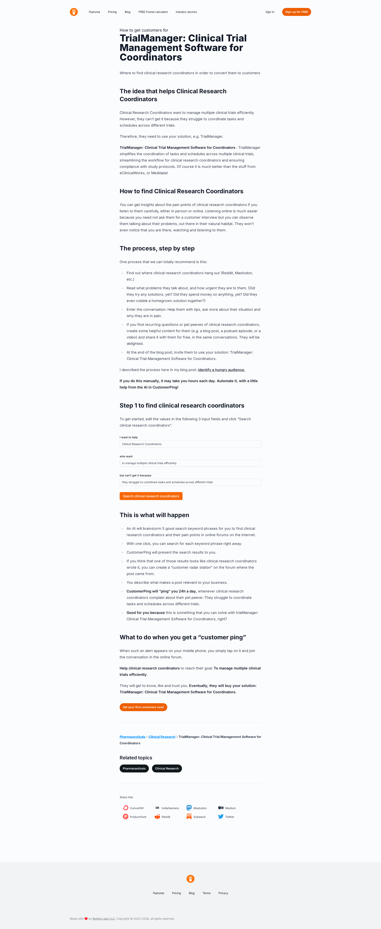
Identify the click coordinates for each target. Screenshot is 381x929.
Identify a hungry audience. (221, 370)
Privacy (223, 893)
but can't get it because (135, 475)
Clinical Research (167, 768)
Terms (207, 893)
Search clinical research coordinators (151, 496)
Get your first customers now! (143, 707)
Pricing (112, 11)
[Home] (74, 12)
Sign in (270, 11)
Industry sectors (186, 11)
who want (126, 456)
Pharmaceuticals (134, 768)
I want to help (129, 437)
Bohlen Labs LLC (104, 918)
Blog (128, 11)
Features (94, 11)
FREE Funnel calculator (153, 11)
